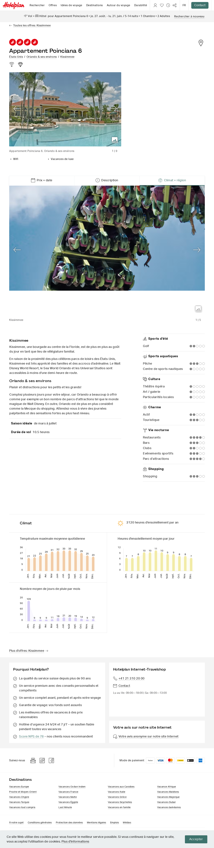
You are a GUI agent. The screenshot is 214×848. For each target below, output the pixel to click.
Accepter (196, 839)
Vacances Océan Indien (72, 787)
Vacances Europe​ (19, 787)
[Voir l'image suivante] (113, 108)
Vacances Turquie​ (19, 802)
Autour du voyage (118, 5)
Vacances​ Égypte (68, 802)
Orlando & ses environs (42, 57)
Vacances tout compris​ (22, 807)
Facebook (51, 760)
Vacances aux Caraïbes (121, 787)
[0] (161, 5)
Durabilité (140, 5)
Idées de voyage (71, 5)
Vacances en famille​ (119, 807)
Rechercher (37, 5)
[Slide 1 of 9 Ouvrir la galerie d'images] (65, 109)
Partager (174, 5)
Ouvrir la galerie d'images (115, 140)
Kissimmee (67, 57)
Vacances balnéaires (169, 807)
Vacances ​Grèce (117, 797)
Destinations (94, 5)
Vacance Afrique (166, 787)
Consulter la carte (201, 43)
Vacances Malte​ (68, 797)
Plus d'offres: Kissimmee (26, 650)
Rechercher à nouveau (189, 16)
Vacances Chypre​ (19, 797)
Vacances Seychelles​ (120, 802)
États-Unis (16, 57)
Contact (199, 5)
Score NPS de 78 (31, 736)
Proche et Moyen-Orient (23, 792)
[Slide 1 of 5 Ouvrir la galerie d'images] (107, 250)
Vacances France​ (68, 792)
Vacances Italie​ (116, 792)
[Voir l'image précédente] (17, 108)
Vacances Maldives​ (168, 792)
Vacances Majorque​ (168, 797)
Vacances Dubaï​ (166, 802)
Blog (42, 760)
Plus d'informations (75, 841)
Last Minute (65, 807)
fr (184, 5)
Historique (168, 5)
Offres (53, 5)
